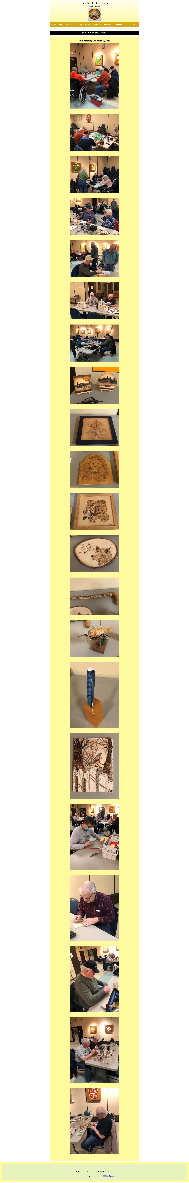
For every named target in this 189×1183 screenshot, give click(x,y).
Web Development (108, 1176)
